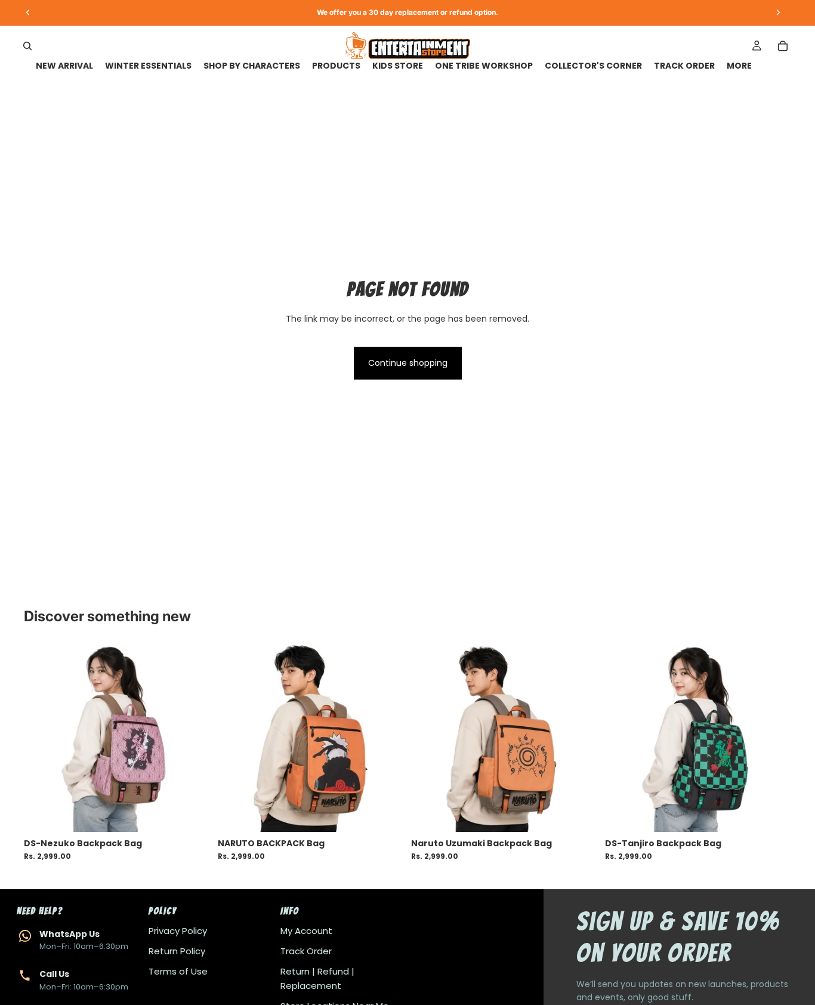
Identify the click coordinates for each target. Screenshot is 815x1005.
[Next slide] (193, 738)
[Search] (27, 46)
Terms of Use (178, 971)
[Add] (192, 813)
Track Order (306, 951)
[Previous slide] (42, 738)
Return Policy (177, 951)
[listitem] (739, 66)
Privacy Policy (178, 930)
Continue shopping (407, 363)
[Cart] (783, 46)
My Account (306, 930)
